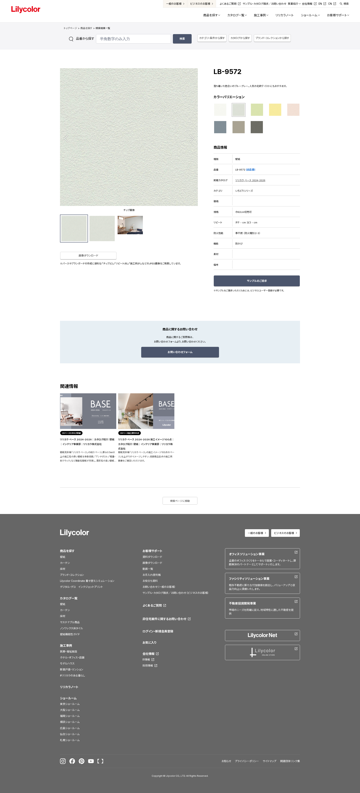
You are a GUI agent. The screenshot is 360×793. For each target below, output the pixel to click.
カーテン (65, 562)
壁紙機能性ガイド (70, 634)
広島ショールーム (70, 728)
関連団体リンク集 (290, 761)
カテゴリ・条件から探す (212, 38)
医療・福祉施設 (68, 651)
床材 (62, 568)
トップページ (70, 28)
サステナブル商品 (70, 622)
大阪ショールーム (70, 709)
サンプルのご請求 (257, 280)
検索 (346, 3)
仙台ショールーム (70, 734)
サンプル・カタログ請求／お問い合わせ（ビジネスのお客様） (175, 592)
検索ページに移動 (180, 500)
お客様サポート (152, 551)
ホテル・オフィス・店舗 (72, 657)
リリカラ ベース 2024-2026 (250, 180)
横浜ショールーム (70, 721)
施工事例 (66, 645)
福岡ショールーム (70, 715)
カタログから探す (240, 38)
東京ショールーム (70, 703)
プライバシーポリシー (247, 761)
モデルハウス (67, 663)
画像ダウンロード (88, 255)
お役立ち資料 (150, 580)
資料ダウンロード (152, 556)
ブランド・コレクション (72, 574)
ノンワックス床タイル (71, 628)
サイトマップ (269, 761)
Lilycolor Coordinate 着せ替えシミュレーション (87, 580)
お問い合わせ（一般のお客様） (159, 586)
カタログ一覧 (68, 598)
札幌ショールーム (70, 740)
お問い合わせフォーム (180, 352)
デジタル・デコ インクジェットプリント (81, 586)
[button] (66, 138)
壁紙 (62, 556)
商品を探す (86, 28)
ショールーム (68, 698)
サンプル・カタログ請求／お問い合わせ (264, 3)
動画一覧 (147, 568)
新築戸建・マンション (71, 669)
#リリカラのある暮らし (72, 675)
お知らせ (226, 761)
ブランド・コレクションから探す (272, 38)
